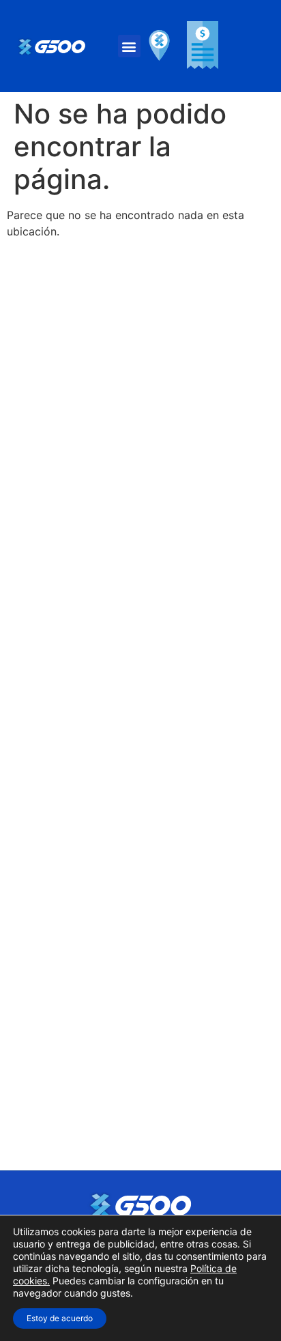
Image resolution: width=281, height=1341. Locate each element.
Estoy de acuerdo (60, 1318)
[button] (129, 46)
